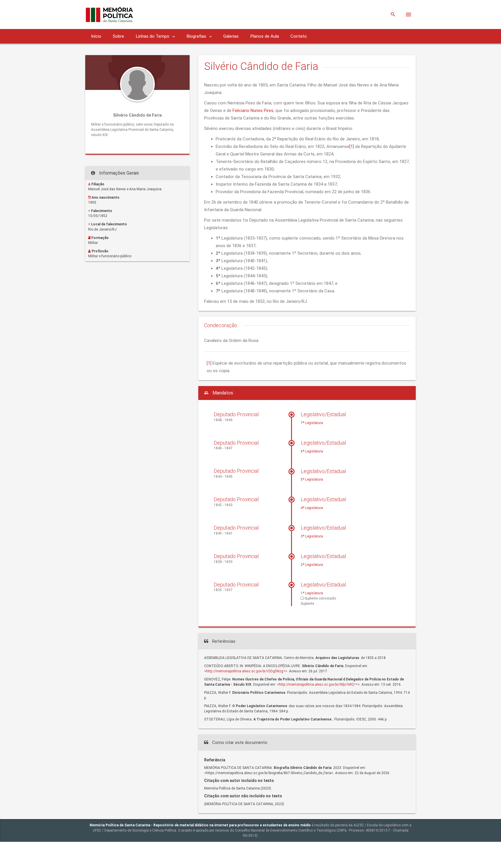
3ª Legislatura (312, 536)
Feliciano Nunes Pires (253, 110)
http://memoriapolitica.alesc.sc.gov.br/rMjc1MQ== (318, 684)
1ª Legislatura (312, 593)
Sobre (118, 36)
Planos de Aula (264, 36)
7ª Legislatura (312, 423)
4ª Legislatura (312, 508)
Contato (299, 36)
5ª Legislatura (312, 479)
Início (96, 36)
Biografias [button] (196, 36)
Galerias (231, 36)
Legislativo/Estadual (323, 414)
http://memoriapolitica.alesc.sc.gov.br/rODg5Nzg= (245, 671)
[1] (351, 146)
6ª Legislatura (312, 451)
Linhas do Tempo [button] (153, 36)
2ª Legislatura (312, 565)
